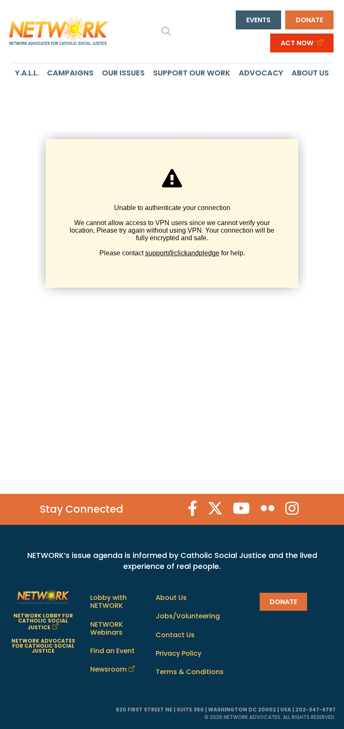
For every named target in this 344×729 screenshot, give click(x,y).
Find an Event (112, 651)
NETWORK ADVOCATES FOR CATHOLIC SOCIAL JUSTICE (43, 645)
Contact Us (175, 635)
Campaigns (70, 72)
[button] (166, 31)
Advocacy (261, 72)
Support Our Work (191, 72)
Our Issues (123, 72)
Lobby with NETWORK (108, 601)
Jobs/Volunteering (188, 616)
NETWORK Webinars (106, 628)
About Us (310, 72)
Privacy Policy (178, 653)
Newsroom (108, 669)
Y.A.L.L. (27, 72)
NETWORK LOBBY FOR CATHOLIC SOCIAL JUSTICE (43, 621)
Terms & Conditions (190, 672)
